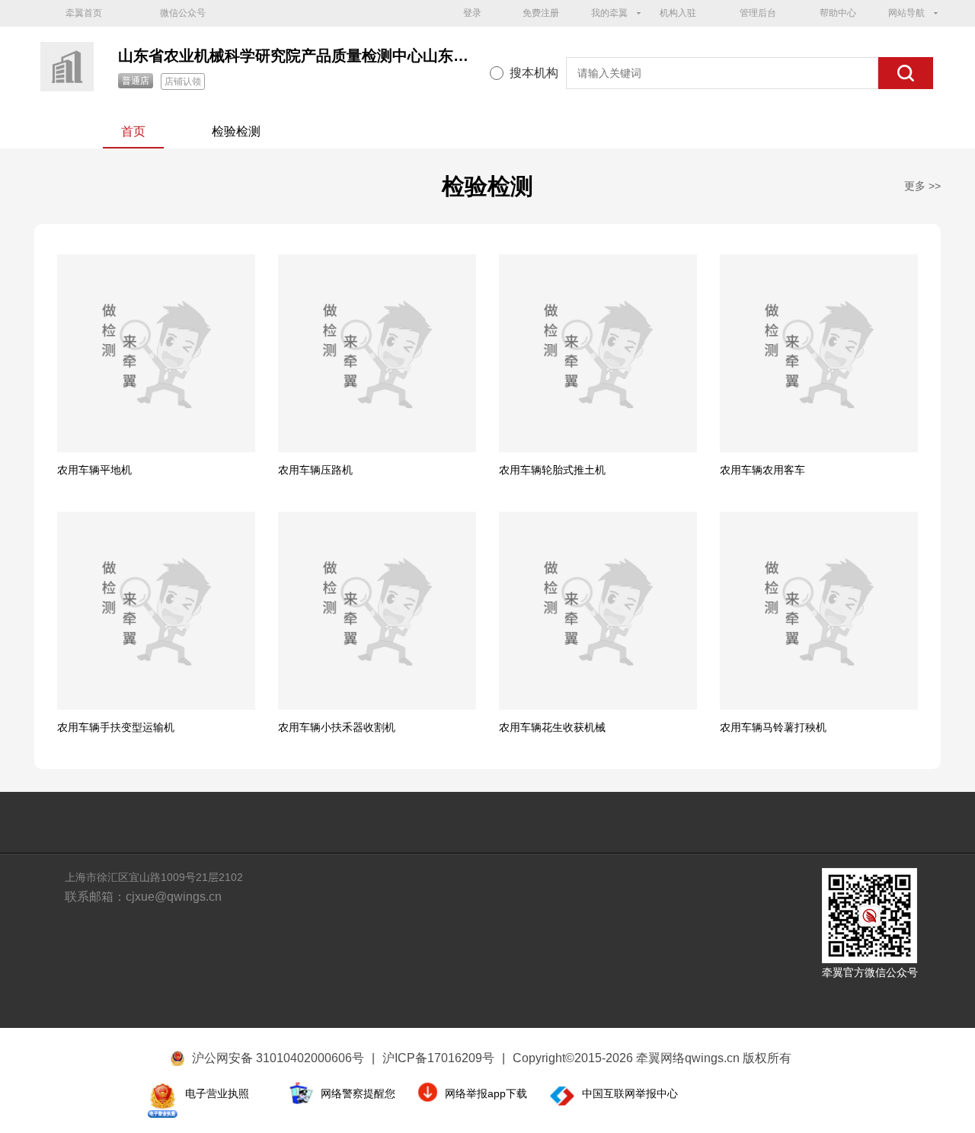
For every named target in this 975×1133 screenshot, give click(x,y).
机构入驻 (678, 13)
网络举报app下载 (486, 1093)
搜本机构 (534, 72)
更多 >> (922, 186)
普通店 (135, 80)
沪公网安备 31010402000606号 (278, 1058)
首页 (133, 131)
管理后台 (758, 13)
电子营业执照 (217, 1093)
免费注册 (541, 13)
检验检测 (236, 131)
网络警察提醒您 (358, 1093)
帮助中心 (838, 13)
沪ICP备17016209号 (443, 1058)
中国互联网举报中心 (630, 1093)
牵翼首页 (84, 13)
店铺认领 (183, 81)
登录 (472, 13)
